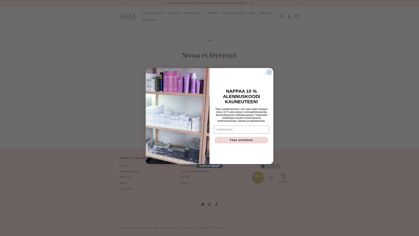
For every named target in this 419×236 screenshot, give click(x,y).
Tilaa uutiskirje (241, 140)
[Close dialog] (269, 72)
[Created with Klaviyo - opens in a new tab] (209, 166)
